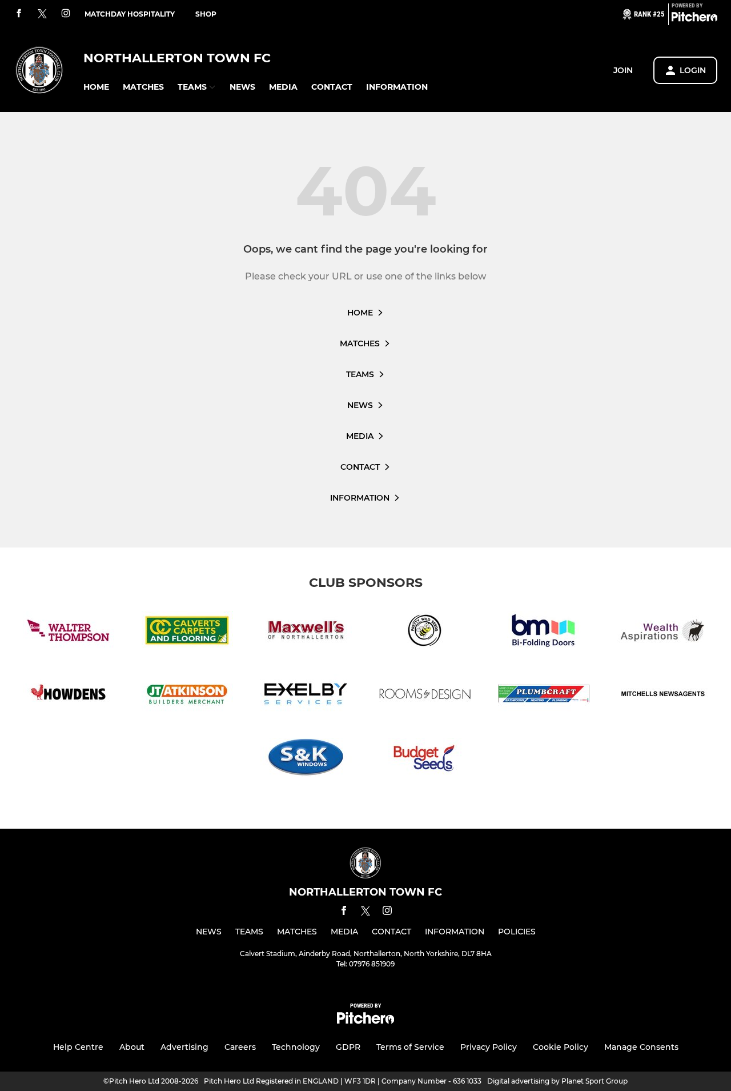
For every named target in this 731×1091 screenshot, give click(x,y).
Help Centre (78, 1047)
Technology (296, 1047)
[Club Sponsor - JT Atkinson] (187, 695)
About (131, 1047)
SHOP (205, 14)
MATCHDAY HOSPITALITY (130, 14)
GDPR (348, 1047)
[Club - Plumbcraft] (543, 695)
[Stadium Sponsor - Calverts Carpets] (187, 632)
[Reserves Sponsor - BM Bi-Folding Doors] (543, 632)
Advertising (184, 1047)
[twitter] (42, 14)
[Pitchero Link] (694, 19)
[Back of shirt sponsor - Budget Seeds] (425, 759)
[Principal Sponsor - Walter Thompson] (68, 632)
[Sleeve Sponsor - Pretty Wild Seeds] (425, 632)
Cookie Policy (560, 1047)
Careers (240, 1047)
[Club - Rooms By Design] (425, 695)
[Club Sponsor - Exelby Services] (306, 695)
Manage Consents (641, 1047)
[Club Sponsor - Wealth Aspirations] (662, 632)
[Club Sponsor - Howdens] (68, 695)
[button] (96, 87)
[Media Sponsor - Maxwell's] (306, 632)
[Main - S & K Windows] (306, 759)
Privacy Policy (488, 1047)
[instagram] (66, 14)
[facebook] (19, 14)
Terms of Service (410, 1047)
